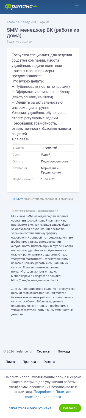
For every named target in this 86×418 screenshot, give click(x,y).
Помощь (64, 351)
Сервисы (43, 351)
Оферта (49, 362)
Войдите (17, 199)
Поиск (10, 362)
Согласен (70, 408)
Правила (29, 362)
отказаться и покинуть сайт (30, 408)
